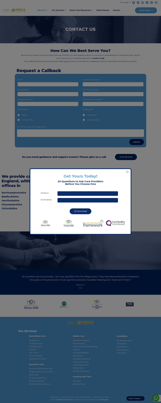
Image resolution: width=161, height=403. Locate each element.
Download (81, 211)
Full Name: (45, 193)
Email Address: (46, 200)
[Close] (127, 171)
